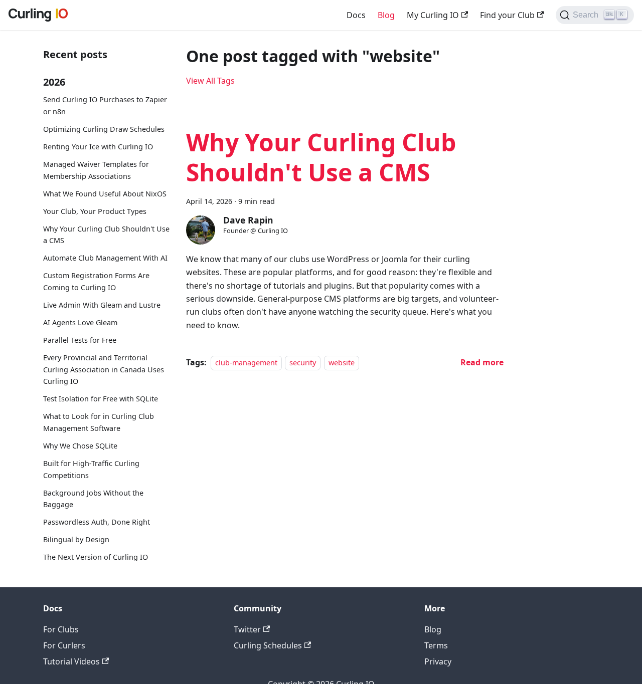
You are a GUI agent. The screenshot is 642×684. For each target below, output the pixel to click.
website (342, 362)
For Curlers (64, 645)
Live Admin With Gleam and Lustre (101, 304)
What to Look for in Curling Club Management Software (98, 422)
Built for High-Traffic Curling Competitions (91, 469)
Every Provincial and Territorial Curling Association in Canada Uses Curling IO (103, 369)
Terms (436, 645)
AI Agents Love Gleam (80, 322)
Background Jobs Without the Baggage (93, 498)
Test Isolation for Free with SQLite (100, 398)
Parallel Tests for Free (79, 339)
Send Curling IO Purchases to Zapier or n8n (105, 105)
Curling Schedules (268, 645)
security (302, 362)
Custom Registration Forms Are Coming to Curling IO (96, 281)
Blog (386, 15)
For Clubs (61, 629)
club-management (246, 362)
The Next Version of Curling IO (95, 557)
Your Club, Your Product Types (94, 210)
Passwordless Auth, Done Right (96, 522)
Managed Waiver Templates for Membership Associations (96, 169)
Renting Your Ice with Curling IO (98, 146)
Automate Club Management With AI (105, 258)
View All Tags (210, 80)
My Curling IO (433, 15)
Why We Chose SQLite (80, 445)
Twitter (247, 629)
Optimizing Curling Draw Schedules (104, 129)
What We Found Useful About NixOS (105, 193)
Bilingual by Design (76, 539)
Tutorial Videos (71, 661)
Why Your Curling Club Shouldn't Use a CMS (106, 234)
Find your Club (507, 15)
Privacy (437, 661)
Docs (356, 15)
